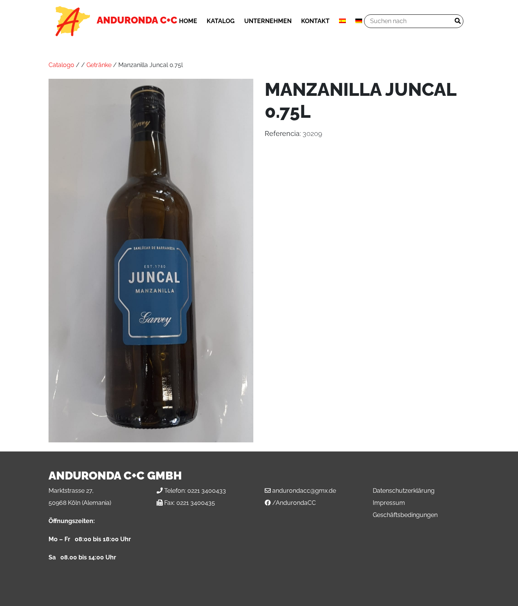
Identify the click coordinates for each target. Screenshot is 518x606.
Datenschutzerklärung (404, 490)
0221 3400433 (206, 490)
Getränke (98, 65)
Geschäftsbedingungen (405, 515)
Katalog (221, 21)
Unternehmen (268, 21)
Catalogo (61, 65)
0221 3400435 (195, 502)
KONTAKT (315, 21)
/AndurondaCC (294, 502)
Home (188, 21)
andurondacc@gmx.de (304, 490)
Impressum (389, 502)
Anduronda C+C (137, 20)
